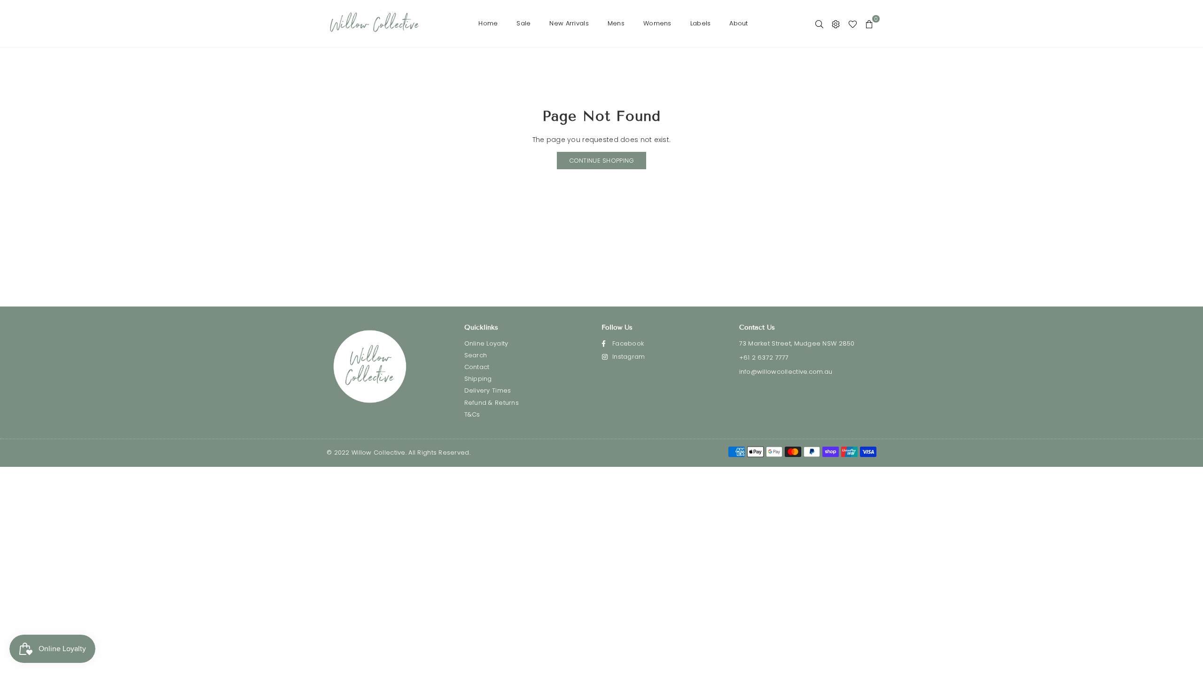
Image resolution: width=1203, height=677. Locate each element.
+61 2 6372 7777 (764, 357)
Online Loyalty (486, 343)
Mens (616, 23)
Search (475, 355)
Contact (477, 366)
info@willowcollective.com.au (786, 371)
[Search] (819, 23)
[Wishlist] (852, 23)
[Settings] (836, 23)
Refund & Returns (491, 402)
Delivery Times (487, 390)
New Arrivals (568, 23)
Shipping (478, 378)
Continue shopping (601, 160)
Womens (657, 23)
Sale (523, 23)
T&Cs (472, 414)
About (738, 23)
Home (488, 23)
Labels (700, 23)
